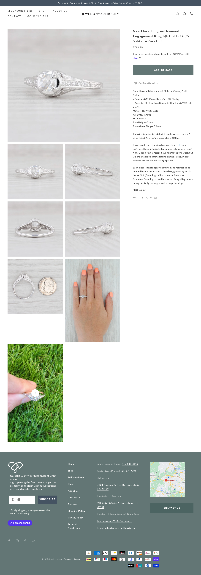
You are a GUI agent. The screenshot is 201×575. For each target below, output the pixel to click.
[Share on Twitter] (146, 197)
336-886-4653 (130, 464)
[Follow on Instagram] (17, 540)
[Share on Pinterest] (151, 197)
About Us (60, 11)
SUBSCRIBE (47, 499)
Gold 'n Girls (37, 16)
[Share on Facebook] (142, 197)
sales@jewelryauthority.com (120, 528)
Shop (42, 11)
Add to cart (163, 70)
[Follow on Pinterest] (25, 540)
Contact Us (74, 497)
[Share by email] (155, 197)
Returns (72, 504)
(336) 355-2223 (127, 471)
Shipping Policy (76, 511)
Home (71, 464)
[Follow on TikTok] (33, 540)
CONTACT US (171, 508)
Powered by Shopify (72, 559)
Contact (14, 16)
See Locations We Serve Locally (114, 521)
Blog (70, 484)
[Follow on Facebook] (9, 540)
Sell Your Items (20, 11)
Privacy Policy (75, 517)
